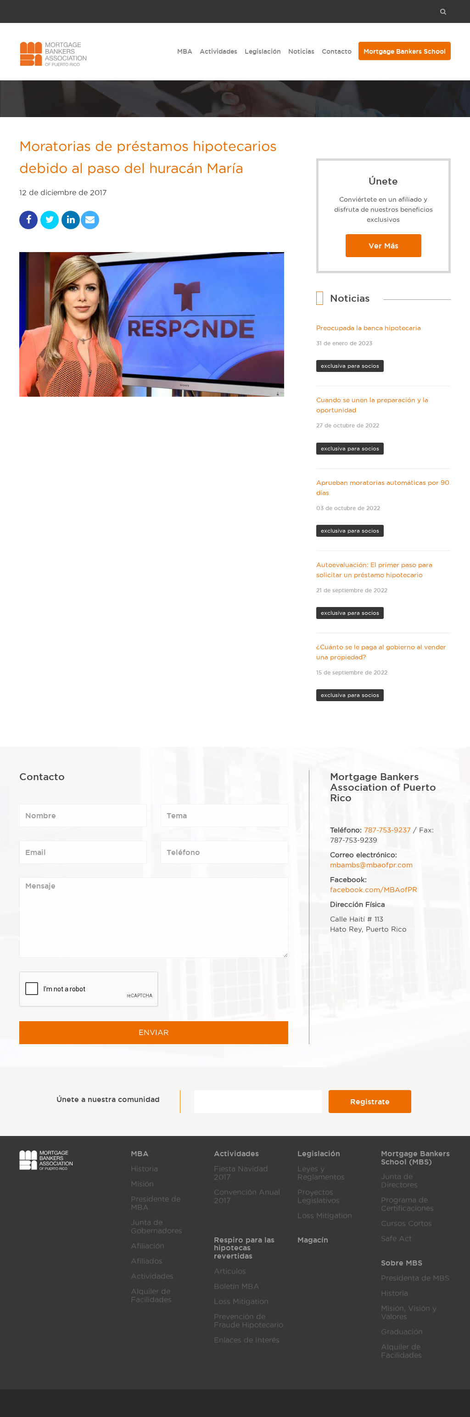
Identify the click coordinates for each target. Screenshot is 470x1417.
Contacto (337, 51)
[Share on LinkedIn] (71, 220)
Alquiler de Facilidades (151, 1296)
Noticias (301, 51)
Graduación (402, 1332)
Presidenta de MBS (415, 1278)
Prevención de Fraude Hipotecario (248, 1321)
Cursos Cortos (406, 1223)
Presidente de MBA (155, 1203)
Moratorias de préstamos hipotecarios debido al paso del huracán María (148, 157)
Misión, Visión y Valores (408, 1313)
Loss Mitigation (324, 1216)
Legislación (263, 51)
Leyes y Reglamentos (321, 1173)
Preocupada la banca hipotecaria (368, 328)
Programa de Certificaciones (407, 1204)
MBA (184, 51)
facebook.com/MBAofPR (373, 890)
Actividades (218, 51)
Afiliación (147, 1246)
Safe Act (396, 1239)
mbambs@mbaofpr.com (371, 865)
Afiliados (146, 1261)
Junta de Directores (399, 1181)
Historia (144, 1169)
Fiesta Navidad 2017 (241, 1173)
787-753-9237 (387, 830)
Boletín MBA (236, 1286)
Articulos (230, 1271)
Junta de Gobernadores (156, 1227)
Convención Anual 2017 (247, 1196)
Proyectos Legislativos (318, 1196)
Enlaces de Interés (247, 1340)
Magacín (312, 1240)
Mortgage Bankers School (405, 51)
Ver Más (383, 246)
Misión (142, 1184)
